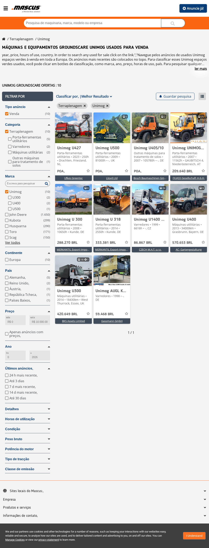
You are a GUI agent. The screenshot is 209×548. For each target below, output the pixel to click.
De (7, 353)
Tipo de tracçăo (17, 459)
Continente (13, 253)
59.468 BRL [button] (105, 314)
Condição (12, 429)
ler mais (201, 68)
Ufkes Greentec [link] (73, 178)
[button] (27, 96)
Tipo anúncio (15, 107)
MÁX (32, 317)
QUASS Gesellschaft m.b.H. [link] (189, 178)
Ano (8, 346)
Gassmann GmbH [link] (112, 321)
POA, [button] (61, 171)
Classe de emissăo (19, 469)
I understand (194, 535)
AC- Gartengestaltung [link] (189, 249)
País (8, 270)
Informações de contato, (20, 516)
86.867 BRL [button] (143, 243)
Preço (9, 311)
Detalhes (12, 409)
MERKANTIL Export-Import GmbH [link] (77, 249)
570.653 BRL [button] (182, 243)
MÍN (8, 317)
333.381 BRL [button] (106, 243)
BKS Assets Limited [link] (73, 321)
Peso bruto (13, 439)
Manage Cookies (15, 539)
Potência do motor (19, 449)
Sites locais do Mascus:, (26, 491)
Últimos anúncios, (19, 368)
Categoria (12, 124)
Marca (9, 176)
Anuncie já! (195, 8)
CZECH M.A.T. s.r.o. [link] (150, 249)
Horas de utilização (20, 419)
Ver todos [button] (12, 242)
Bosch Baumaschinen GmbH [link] (150, 178)
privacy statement (48, 539)
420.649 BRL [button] (67, 314)
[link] (73, 127)
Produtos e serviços (17, 507)
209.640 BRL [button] (182, 171)
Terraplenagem (21, 39)
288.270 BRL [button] (67, 243)
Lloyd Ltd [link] (112, 178)
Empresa (9, 499)
